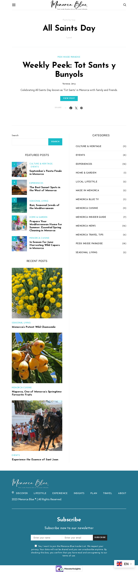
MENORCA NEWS (86, 226)
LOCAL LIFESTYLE (86, 182)
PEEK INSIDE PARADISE (69, 56)
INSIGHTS (79, 493)
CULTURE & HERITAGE (41, 163)
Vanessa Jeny (69, 83)
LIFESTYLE (40, 493)
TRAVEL (107, 493)
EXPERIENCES (36, 183)
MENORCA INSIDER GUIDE (91, 217)
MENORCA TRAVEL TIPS (89, 235)
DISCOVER (22, 493)
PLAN (93, 493)
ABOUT (122, 493)
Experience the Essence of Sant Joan (35, 459)
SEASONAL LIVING (38, 200)
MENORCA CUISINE (39, 237)
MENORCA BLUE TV (87, 199)
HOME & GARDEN (38, 217)
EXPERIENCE (59, 493)
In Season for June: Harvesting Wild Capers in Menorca (44, 245)
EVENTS (35, 166)
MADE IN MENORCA (87, 190)
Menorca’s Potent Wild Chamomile (34, 327)
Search (15, 135)
